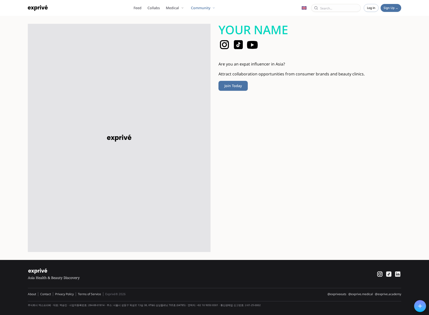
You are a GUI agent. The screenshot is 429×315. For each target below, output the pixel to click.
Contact (45, 294)
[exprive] (388, 274)
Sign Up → (391, 8)
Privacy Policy (64, 294)
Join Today (233, 85)
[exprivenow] (379, 274)
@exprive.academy (388, 294)
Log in (371, 8)
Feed (138, 7)
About (32, 294)
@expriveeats (336, 294)
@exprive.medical (360, 294)
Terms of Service (89, 294)
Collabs (153, 7)
